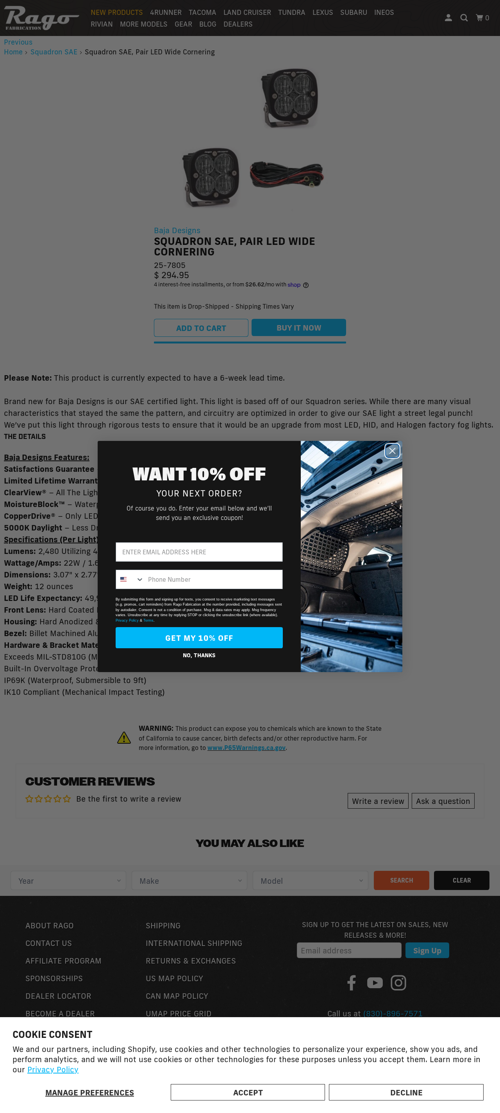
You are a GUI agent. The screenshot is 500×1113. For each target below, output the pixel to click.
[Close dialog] (392, 451)
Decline (406, 1092)
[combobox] (130, 579)
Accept (248, 1092)
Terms (148, 620)
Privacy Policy (53, 1069)
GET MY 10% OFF (199, 638)
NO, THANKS (199, 655)
